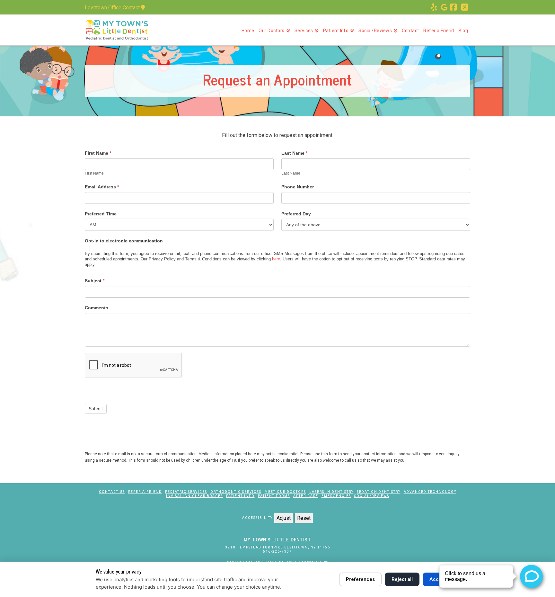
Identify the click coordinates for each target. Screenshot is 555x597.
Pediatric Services (186, 491)
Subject (94, 280)
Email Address (102, 186)
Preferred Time (101, 213)
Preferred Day (296, 213)
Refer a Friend (145, 491)
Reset (304, 518)
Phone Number (297, 186)
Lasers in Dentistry (331, 491)
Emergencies (336, 496)
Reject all (402, 579)
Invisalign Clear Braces (194, 496)
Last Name (294, 153)
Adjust (284, 518)
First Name (98, 153)
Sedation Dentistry (379, 491)
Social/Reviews (371, 496)
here (276, 259)
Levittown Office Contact (112, 8)
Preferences (360, 579)
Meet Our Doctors (285, 491)
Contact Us (112, 491)
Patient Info (240, 496)
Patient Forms (274, 496)
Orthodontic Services (235, 491)
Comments (96, 307)
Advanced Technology (430, 491)
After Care (305, 496)
